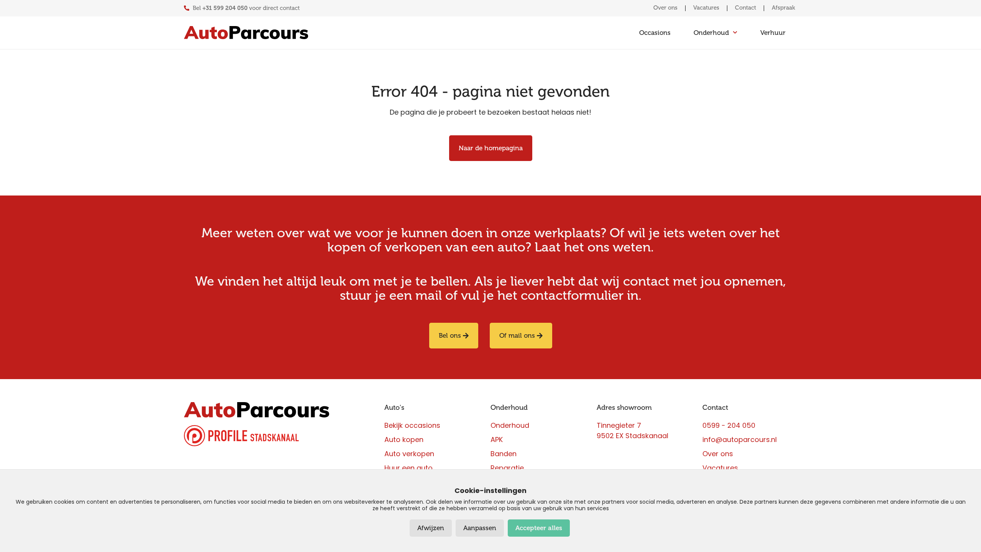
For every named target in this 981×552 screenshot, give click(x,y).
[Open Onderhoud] (735, 33)
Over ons (665, 8)
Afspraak (783, 8)
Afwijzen (430, 528)
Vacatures (706, 8)
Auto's (394, 407)
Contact (745, 8)
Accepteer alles (538, 528)
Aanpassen (479, 528)
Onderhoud (509, 407)
